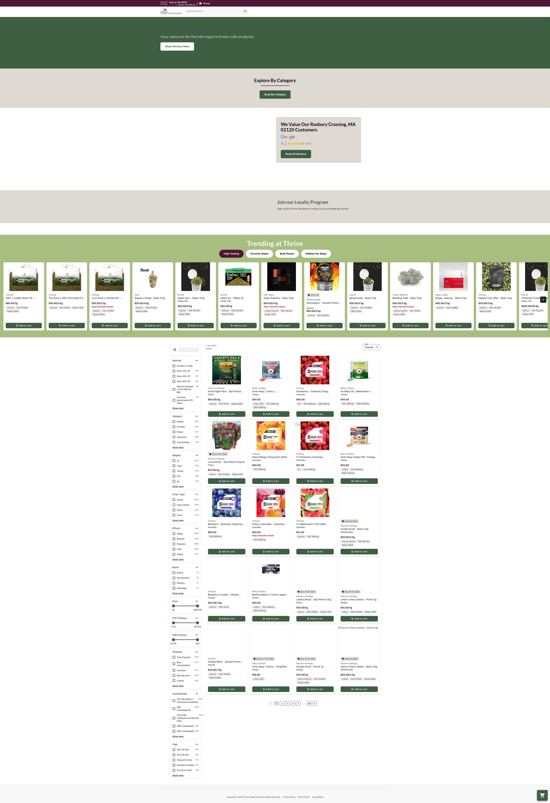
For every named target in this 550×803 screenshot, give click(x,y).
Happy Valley (441, 295)
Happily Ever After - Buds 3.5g (495, 298)
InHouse (9, 295)
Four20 (181, 295)
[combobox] (213, 11)
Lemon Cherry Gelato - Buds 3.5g (359, 666)
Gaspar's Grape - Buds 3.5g (150, 298)
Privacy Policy (289, 797)
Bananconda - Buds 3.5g (362, 298)
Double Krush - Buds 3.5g (354, 529)
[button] (190, 3)
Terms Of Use (304, 797)
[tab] (231, 254)
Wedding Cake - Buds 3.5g (407, 298)
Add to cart (25, 325)
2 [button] (282, 703)
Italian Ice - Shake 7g (232, 298)
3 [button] (287, 703)
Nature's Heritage (216, 388)
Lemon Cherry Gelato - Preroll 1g (358, 599)
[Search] (245, 11)
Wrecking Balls (313, 299)
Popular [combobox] (369, 347)
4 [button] (293, 703)
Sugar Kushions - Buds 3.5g (278, 298)
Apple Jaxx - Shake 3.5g (191, 298)
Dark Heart (269, 295)
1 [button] (276, 703)
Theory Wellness (400, 295)
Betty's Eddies (259, 388)
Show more (178, 408)
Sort (366, 344)
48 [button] (309, 703)
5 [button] (298, 703)
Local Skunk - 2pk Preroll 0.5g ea (226, 461)
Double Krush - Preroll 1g (309, 666)
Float (137, 295)
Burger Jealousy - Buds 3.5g (450, 298)
